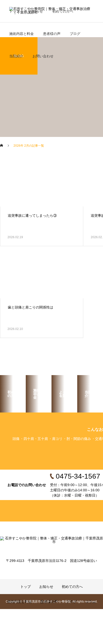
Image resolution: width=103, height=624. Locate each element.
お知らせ (36, 11)
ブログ (75, 34)
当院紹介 (16, 56)
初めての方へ (62, 11)
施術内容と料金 (21, 34)
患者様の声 (51, 34)
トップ (14, 11)
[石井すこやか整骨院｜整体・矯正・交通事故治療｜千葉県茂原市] (51, 543)
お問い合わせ (43, 56)
